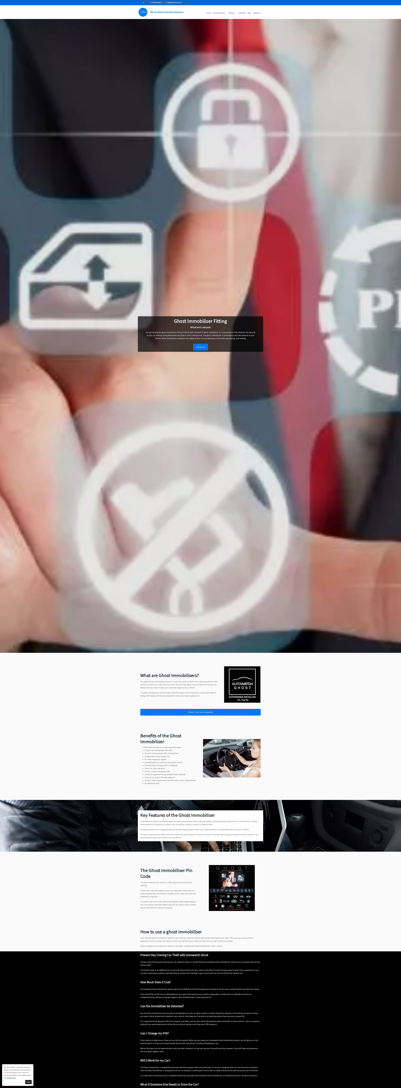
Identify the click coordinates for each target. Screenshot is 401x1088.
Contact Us (200, 347)
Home (208, 13)
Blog (249, 13)
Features (231, 13)
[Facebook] (143, 2)
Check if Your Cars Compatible (200, 712)
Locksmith (241, 13)
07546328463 (156, 2)
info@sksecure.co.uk (174, 2)
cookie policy (11, 1078)
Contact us (257, 13)
